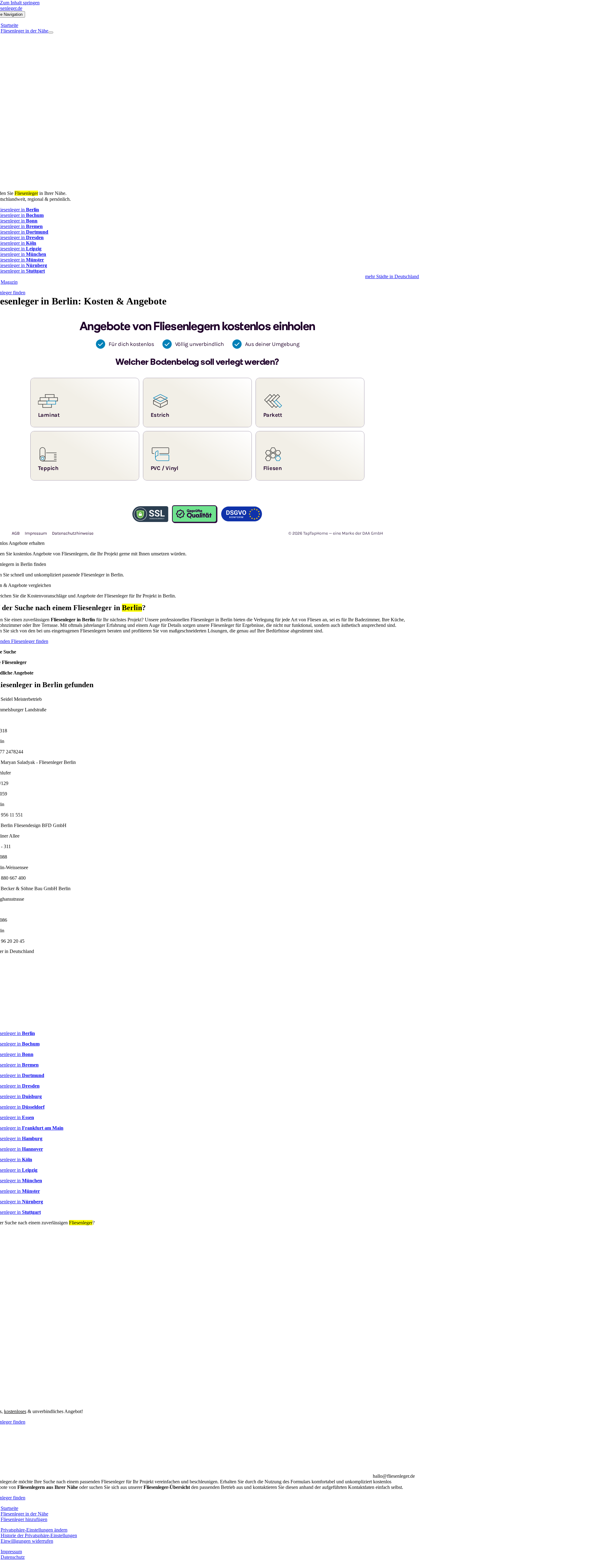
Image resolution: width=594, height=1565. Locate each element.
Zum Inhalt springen (20, 2)
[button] (34, 1530)
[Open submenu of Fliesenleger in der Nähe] (50, 32)
